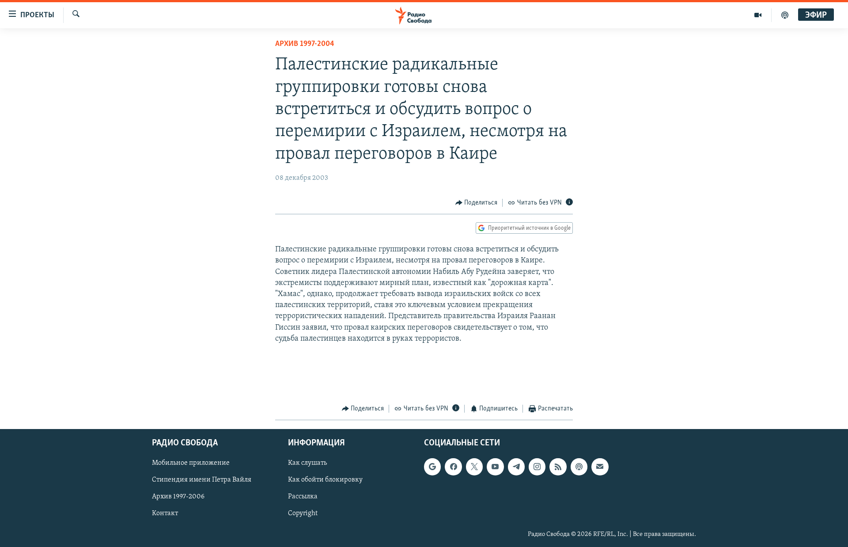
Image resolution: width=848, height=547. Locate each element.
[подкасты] (785, 15)
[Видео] (758, 15)
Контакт (165, 513)
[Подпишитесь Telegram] (516, 466)
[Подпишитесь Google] (432, 466)
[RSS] (557, 466)
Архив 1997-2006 (178, 496)
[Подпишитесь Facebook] (453, 466)
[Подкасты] (579, 466)
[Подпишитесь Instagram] (537, 466)
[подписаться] (599, 466)
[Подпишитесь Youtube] (495, 466)
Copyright (303, 513)
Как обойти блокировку (325, 479)
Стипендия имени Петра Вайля (201, 479)
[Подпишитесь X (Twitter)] (474, 466)
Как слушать (307, 463)
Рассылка (303, 496)
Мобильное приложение (191, 463)
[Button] (476, 203)
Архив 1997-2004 (304, 44)
